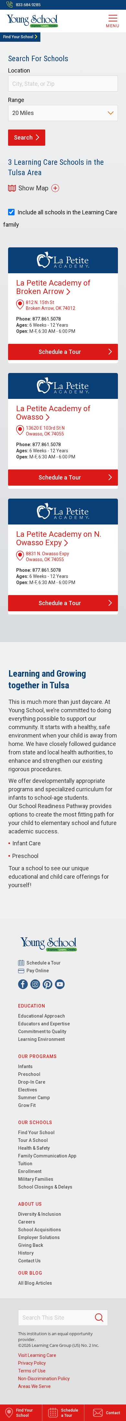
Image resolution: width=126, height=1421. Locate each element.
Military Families (35, 1179)
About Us (30, 1204)
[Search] (99, 1318)
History (26, 1253)
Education (31, 1006)
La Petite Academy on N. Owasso (58, 538)
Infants (25, 1066)
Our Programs (37, 1056)
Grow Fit (27, 1105)
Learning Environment (41, 1039)
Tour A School (33, 1140)
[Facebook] (23, 984)
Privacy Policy (32, 1363)
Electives (27, 1089)
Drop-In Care (31, 1082)
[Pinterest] (47, 984)
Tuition (25, 1163)
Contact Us (29, 1260)
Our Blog (30, 1273)
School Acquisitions (39, 1229)
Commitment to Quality (42, 1031)
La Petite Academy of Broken (53, 287)
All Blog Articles (35, 1283)
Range (16, 99)
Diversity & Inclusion (39, 1214)
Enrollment (29, 1171)
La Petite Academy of (53, 413)
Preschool (29, 1074)
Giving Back (30, 1245)
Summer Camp (34, 1097)
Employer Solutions (39, 1237)
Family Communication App (47, 1155)
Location (19, 70)
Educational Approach (41, 1016)
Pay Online (38, 970)
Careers (26, 1221)
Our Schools (35, 1122)
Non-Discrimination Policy (44, 1378)
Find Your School (18, 37)
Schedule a (59, 351)
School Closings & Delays (45, 1187)
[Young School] (32, 21)
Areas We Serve (34, 1386)
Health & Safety (34, 1148)
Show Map (33, 188)
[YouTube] (60, 984)
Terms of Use (32, 1370)
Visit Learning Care (37, 1355)
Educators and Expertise (44, 1023)
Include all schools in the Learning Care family (60, 218)
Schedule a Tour (44, 962)
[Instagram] (35, 984)
